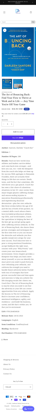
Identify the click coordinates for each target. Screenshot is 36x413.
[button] (4, 12)
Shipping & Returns (11, 360)
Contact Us (7, 374)
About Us (6, 364)
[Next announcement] (32, 2)
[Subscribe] (30, 387)
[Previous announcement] (3, 2)
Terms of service (11, 409)
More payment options (18, 143)
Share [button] (5, 339)
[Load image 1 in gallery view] (7, 84)
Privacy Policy (9, 369)
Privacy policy (27, 406)
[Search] (33, 22)
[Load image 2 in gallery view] (18, 84)
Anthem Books (16, 403)
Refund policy (15, 406)
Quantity (5, 120)
